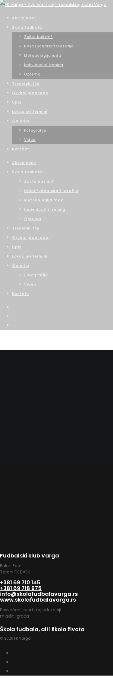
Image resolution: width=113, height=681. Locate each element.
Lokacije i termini (29, 256)
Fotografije (36, 275)
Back (5, 454)
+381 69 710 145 (20, 582)
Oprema (32, 218)
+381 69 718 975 (21, 588)
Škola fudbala (27, 172)
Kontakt (20, 293)
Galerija (20, 265)
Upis (16, 246)
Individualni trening (44, 209)
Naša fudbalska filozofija (51, 190)
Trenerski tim (25, 228)
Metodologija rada (44, 200)
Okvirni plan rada (30, 237)
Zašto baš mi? (39, 181)
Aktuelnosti (24, 162)
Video (30, 284)
